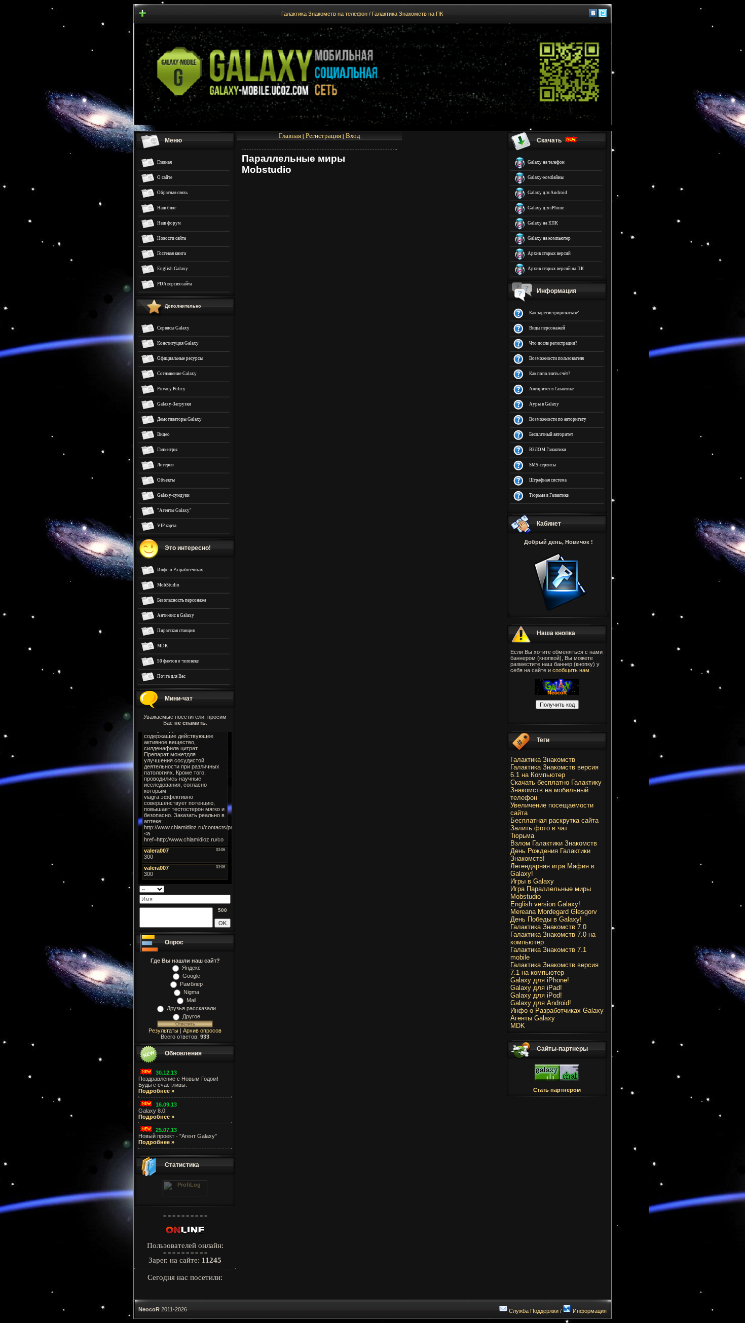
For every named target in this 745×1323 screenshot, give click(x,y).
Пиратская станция (176, 630)
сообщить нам (570, 670)
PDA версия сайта (174, 283)
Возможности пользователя (556, 358)
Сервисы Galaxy (173, 327)
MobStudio (168, 584)
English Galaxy (172, 268)
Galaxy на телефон (546, 162)
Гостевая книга (171, 253)
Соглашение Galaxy (177, 373)
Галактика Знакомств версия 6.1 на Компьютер (554, 771)
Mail (191, 1000)
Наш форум (169, 223)
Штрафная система (548, 480)
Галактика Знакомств (542, 759)
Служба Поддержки (533, 1311)
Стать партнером (557, 1090)
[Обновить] (227, 888)
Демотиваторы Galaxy (179, 419)
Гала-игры (167, 449)
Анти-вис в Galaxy (175, 615)
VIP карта (166, 525)
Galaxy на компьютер (549, 238)
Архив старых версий (549, 253)
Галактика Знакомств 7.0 (548, 927)
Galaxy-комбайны (546, 177)
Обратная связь (172, 192)
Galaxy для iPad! (536, 987)
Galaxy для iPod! (536, 995)
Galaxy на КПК (543, 223)
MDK (162, 645)
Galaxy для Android (547, 192)
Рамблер (191, 984)
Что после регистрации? (553, 343)
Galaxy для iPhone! (539, 980)
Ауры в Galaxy (544, 404)
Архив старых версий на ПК (556, 268)
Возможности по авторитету (557, 419)
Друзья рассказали (191, 1008)
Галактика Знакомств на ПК (407, 14)
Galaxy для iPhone (546, 207)
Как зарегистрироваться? (554, 312)
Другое (191, 1016)
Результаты (163, 1030)
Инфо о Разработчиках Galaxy (557, 1010)
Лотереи (165, 464)
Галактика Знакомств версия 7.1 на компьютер (554, 968)
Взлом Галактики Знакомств (553, 843)
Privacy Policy (171, 388)
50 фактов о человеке (178, 661)
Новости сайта (171, 238)
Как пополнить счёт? (549, 373)
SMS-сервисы (542, 464)
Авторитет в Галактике (551, 388)
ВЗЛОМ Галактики (547, 449)
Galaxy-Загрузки (174, 404)
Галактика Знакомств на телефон (324, 14)
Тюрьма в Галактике (549, 495)
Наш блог (166, 207)
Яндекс (191, 968)
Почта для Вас (171, 676)
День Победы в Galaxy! (546, 919)
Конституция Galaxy (178, 343)
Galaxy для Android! (540, 1003)
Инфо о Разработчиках (180, 569)
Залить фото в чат (539, 828)
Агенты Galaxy (532, 1018)
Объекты (166, 480)
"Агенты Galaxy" (174, 510)
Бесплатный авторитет (551, 434)
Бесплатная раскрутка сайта (554, 820)
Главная (164, 162)
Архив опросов (202, 1030)
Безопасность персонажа (181, 600)
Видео (163, 434)
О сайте (164, 177)
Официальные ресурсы (180, 358)
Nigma (191, 992)
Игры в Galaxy (532, 881)
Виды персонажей (547, 327)
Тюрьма (522, 835)
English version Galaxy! (545, 904)
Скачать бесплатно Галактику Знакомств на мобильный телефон (556, 790)
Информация (590, 1311)
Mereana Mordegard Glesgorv (553, 911)
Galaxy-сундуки (173, 495)
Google (191, 976)
